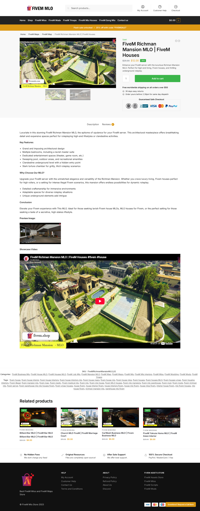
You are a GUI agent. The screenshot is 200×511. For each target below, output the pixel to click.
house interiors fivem (114, 386)
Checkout (175, 10)
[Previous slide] (24, 63)
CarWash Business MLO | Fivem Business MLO (118, 434)
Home (23, 34)
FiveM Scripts (151, 485)
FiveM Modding (172, 374)
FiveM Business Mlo (21, 374)
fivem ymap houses (64, 386)
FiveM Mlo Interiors (143, 374)
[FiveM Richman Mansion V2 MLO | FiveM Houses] (179, 40)
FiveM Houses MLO (57, 374)
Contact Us (66, 485)
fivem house (15, 380)
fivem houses (139, 380)
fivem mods (178, 383)
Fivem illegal (15, 383)
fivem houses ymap (172, 380)
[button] (174, 20)
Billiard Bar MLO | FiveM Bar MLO (36, 433)
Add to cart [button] (38, 446)
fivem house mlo (108, 380)
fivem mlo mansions (132, 383)
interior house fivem (165, 386)
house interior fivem (95, 386)
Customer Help (160, 10)
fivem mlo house (97, 383)
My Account (142, 10)
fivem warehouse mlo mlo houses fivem (36, 386)
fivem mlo (84, 383)
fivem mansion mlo (30, 383)
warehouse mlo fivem (114, 389)
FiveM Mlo (129, 374)
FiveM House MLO (39, 374)
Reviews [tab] (107, 124)
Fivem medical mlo (70, 383)
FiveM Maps (33, 34)
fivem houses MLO (154, 380)
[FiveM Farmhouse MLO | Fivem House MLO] (176, 40)
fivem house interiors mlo (71, 380)
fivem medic (55, 383)
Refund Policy (110, 481)
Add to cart (158, 78)
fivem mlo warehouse (151, 383)
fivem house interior (30, 380)
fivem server (12, 386)
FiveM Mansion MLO (90, 374)
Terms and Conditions (72, 488)
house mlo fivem (131, 386)
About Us (107, 485)
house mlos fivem (147, 386)
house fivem (79, 386)
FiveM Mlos (158, 374)
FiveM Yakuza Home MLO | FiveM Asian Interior (160, 434)
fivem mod (166, 383)
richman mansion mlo (94, 389)
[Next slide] (112, 63)
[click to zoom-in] (68, 63)
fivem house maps (91, 380)
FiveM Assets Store (153, 477)
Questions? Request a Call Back (181, 504)
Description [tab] (93, 124)
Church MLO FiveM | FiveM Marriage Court (79, 434)
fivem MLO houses (113, 383)
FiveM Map (47, 34)
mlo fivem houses (183, 386)
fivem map (44, 383)
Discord (107, 488)
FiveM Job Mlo (73, 374)
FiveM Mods (185, 374)
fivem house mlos (124, 380)
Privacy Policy (110, 477)
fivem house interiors (49, 380)
